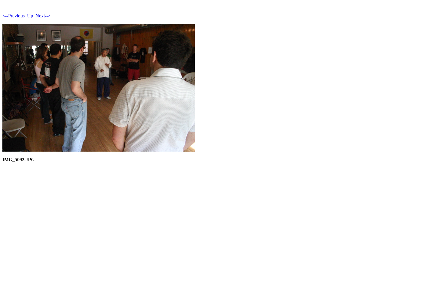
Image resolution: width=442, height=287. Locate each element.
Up (30, 15)
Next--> (43, 15)
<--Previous (13, 15)
